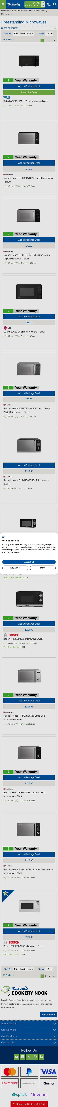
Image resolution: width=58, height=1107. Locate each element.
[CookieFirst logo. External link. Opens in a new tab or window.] (3, 537)
